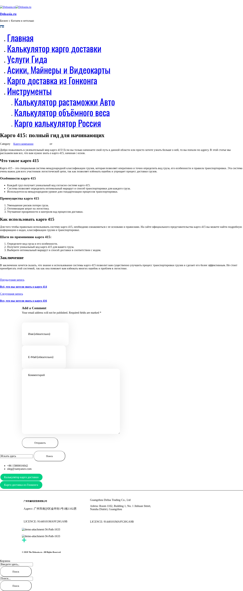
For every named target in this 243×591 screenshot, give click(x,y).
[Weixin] (170, 500)
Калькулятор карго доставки (21, 477)
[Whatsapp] (189, 500)
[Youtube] (161, 500)
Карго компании (23, 143)
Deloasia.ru (8, 14)
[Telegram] (180, 500)
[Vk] (199, 500)
